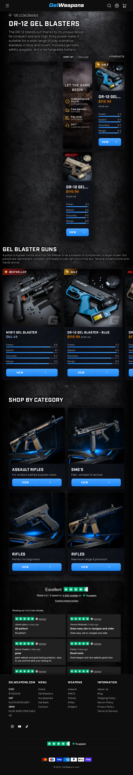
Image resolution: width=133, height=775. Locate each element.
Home (41, 689)
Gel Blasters (45, 693)
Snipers (72, 706)
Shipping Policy (106, 698)
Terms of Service (107, 711)
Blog (100, 693)
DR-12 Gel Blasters (26, 15)
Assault (72, 689)
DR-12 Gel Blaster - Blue (110, 96)
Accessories (45, 698)
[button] (7, 5)
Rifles (18, 553)
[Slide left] (59, 386)
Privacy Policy (105, 706)
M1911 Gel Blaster (21, 332)
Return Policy (105, 702)
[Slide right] (74, 386)
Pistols (72, 698)
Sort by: (68, 56)
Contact (43, 706)
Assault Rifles (27, 469)
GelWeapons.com (70, 767)
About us (102, 689)
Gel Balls (43, 702)
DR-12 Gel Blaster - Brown (77, 186)
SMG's (77, 469)
